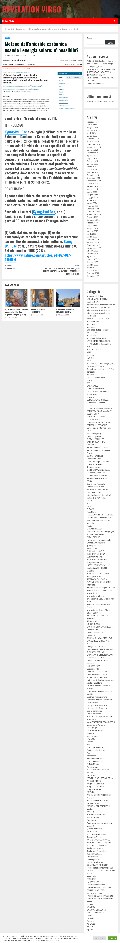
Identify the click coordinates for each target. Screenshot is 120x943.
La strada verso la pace (97, 674)
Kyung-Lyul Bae (16, 131)
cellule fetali (92, 394)
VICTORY (90, 926)
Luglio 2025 (92, 158)
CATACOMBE (92, 386)
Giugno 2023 (92, 228)
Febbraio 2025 (93, 172)
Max (8, 55)
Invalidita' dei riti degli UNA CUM (101, 587)
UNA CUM (91, 907)
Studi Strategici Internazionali (100, 868)
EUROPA (90, 509)
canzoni (90, 380)
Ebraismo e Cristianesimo (98, 489)
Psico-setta (91, 820)
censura (90, 397)
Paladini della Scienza (96, 750)
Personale (91, 775)
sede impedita (93, 859)
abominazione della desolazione (101, 304)
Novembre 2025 (94, 147)
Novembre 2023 (94, 214)
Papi (88, 753)
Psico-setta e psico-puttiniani (99, 823)
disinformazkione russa (97, 478)
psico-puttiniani (93, 817)
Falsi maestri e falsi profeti (98, 520)
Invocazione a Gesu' (95, 596)
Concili (7, 38)
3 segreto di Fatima (95, 296)
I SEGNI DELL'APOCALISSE (98, 565)
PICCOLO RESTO (94, 781)
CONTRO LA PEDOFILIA (97, 425)
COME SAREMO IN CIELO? (98, 400)
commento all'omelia (96, 402)
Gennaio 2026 (93, 141)
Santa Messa (92, 856)
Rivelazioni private (95, 848)
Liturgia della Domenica (97, 708)
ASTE (89, 352)
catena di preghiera (95, 388)
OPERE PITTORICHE (95, 83)
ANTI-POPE (92, 332)
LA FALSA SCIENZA (95, 632)
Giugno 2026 (92, 127)
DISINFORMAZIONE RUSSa (98, 470)
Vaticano (90, 921)
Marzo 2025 (92, 169)
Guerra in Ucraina (94, 557)
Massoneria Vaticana (96, 725)
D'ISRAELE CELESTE (95, 439)
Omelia (90, 741)
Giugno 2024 (92, 194)
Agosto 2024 (92, 189)
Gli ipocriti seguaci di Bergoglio (100, 531)
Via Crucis (91, 924)
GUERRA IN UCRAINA (96, 554)
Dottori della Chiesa (95, 486)
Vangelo (90, 918)
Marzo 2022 (92, 270)
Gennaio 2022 (93, 276)
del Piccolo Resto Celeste (97, 447)
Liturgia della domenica (97, 705)
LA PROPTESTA (93, 666)
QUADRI (90, 825)
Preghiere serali (94, 789)
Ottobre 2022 (92, 250)
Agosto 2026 (92, 122)
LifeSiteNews (92, 702)
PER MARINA (10, 267)
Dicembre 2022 (93, 245)
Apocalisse (91, 335)
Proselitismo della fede (97, 814)
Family (89, 526)
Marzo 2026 (92, 136)
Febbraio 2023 (93, 239)
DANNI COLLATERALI (96, 442)
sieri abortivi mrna (95, 862)
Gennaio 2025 (93, 175)
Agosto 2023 (92, 222)
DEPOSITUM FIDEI (95, 456)
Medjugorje (92, 727)
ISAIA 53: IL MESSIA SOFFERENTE (42, 298)
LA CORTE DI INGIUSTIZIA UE (99, 627)
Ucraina (90, 904)
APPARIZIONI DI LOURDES (98, 341)
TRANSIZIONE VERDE (96, 890)
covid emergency (94, 433)
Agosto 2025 (92, 155)
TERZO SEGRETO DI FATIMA (99, 887)
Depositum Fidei (94, 458)
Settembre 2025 (94, 152)
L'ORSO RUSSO (93, 624)
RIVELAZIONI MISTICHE (97, 845)
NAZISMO (91, 739)
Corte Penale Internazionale (99, 428)
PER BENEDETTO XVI (96, 758)
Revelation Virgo (31, 9)
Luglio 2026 (92, 124)
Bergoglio (91, 372)
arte (88, 346)
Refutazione (92, 831)
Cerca (89, 38)
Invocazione (92, 593)
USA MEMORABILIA (95, 912)
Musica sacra (92, 736)
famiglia (90, 523)
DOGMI (90, 481)
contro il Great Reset (96, 416)
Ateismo (90, 355)
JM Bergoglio (92, 621)
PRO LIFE (90, 797)
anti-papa (91, 327)
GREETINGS (92, 548)
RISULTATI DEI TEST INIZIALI (100, 842)
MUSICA (90, 733)
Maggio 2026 (92, 130)
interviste (91, 585)
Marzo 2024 (92, 203)
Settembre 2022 (94, 253)
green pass (91, 545)
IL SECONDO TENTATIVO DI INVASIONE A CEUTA (68, 298)
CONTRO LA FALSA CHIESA (98, 422)
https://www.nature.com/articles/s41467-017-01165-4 (38, 257)
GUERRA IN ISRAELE (95, 551)
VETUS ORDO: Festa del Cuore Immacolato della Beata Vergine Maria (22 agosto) (16, 298)
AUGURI (90, 358)
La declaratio (92, 629)
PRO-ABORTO (93, 803)
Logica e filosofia (94, 713)
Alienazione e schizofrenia (98, 310)
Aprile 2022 (91, 267)
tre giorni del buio (94, 893)
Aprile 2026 (91, 133)
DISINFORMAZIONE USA (97, 475)
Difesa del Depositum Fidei (98, 461)
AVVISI (89, 360)
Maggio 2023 (92, 231)
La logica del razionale (96, 646)
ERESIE (90, 506)
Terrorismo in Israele (96, 884)
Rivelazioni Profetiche (96, 851)
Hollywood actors (94, 562)
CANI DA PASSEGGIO (96, 377)
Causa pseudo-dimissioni (98, 391)
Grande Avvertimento (96, 542)
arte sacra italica (94, 349)
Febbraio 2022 (93, 273)
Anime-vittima (93, 321)
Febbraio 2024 (93, 206)
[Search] (114, 21)
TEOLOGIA (91, 879)
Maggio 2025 (92, 164)
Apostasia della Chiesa (96, 338)
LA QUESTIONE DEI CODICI (98, 671)
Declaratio (91, 444)
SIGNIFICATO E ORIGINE (97, 865)
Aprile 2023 (91, 234)
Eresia (89, 500)
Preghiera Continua (95, 783)
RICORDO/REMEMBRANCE (98, 840)
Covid (89, 430)
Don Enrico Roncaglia (96, 484)
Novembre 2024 (94, 180)
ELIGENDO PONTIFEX (96, 498)
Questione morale (94, 828)
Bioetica (90, 374)
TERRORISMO (93, 882)
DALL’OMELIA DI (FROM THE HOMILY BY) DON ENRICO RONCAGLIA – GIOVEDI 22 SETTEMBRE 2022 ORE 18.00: (61, 269)
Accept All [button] (112, 938)
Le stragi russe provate (97, 697)
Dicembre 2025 (93, 144)
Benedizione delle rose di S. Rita (100, 369)
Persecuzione (92, 767)
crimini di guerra (94, 436)
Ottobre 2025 (92, 150)
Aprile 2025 (91, 166)
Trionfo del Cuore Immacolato (100, 896)
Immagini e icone (94, 576)
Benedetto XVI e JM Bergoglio (100, 363)
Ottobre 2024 (92, 183)
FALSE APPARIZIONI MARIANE (100, 514)
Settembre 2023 (94, 220)
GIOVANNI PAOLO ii (95, 528)
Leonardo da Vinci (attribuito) (99, 699)
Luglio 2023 (92, 225)
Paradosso (91, 755)
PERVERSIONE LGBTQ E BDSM (100, 778)
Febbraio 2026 (93, 138)
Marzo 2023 (92, 236)
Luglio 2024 (92, 192)
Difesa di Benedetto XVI (97, 464)
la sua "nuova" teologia (97, 677)
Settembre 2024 (94, 186)
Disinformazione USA (96, 472)
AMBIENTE (91, 316)
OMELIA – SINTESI (95, 747)
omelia (89, 744)
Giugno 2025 (92, 161)
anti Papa (91, 324)
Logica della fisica (94, 711)
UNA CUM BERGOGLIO (97, 910)
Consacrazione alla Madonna (99, 408)
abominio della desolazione (99, 307)
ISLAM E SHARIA (94, 613)
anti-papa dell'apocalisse (97, 330)
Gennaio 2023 (93, 242)
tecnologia (91, 876)
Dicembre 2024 (93, 178)
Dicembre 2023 (93, 211)
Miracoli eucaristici (95, 730)
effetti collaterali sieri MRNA (99, 495)
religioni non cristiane (96, 834)
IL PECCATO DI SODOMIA (98, 573)
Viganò (90, 929)
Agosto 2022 (92, 256)
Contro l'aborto (93, 419)
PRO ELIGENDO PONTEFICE (99, 795)
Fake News (91, 512)
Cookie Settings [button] (99, 938)
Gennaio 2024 (93, 208)
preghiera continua (95, 786)
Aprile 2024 (91, 200)
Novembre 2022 (94, 248)
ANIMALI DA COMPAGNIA (98, 318)
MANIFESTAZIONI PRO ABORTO (101, 722)
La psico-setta (93, 669)
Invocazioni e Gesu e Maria (98, 610)
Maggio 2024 (92, 197)
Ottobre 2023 (92, 217)
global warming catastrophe (99, 540)
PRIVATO (91, 792)
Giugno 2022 (92, 262)
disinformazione (94, 467)
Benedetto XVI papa (95, 366)
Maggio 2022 (92, 265)
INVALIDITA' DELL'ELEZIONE (99, 590)
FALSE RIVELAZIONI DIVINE (99, 517)
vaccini (89, 915)
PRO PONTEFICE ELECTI (97, 800)
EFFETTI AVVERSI (94, 492)
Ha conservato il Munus (97, 559)
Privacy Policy (8, 21)
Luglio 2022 (92, 259)
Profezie (90, 811)
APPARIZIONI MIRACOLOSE (99, 344)
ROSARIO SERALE (94, 854)
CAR (88, 383)
